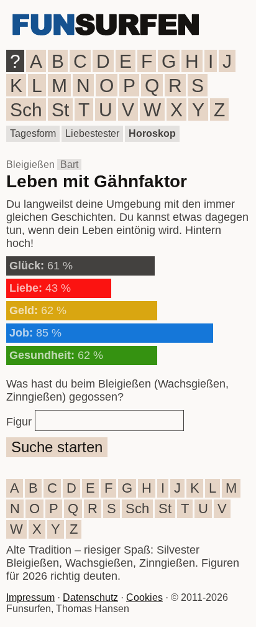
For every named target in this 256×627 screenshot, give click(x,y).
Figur (19, 422)
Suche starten (57, 447)
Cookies (144, 597)
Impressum (30, 597)
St (60, 110)
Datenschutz (90, 597)
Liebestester (92, 133)
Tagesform (33, 133)
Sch (26, 110)
